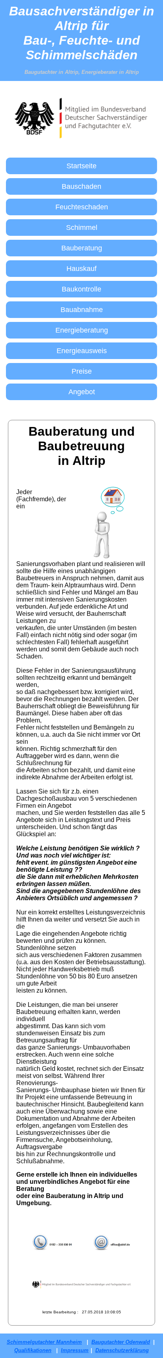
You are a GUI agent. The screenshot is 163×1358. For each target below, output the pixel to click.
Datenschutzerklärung (122, 1350)
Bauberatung (81, 248)
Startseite (81, 166)
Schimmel (81, 227)
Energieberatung (81, 330)
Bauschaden (81, 186)
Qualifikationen (32, 1350)
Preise (82, 371)
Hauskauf (81, 269)
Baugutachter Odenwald (120, 1342)
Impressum (75, 1350)
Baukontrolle (81, 289)
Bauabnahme (82, 310)
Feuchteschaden (81, 207)
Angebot (81, 392)
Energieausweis (82, 351)
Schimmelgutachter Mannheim (44, 1342)
